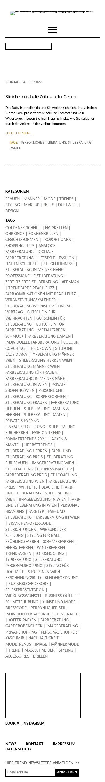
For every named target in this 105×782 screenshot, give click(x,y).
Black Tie (50, 487)
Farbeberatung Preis (26, 475)
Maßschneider (39, 650)
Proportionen (56, 240)
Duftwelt (67, 205)
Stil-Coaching (19, 469)
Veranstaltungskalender (30, 300)
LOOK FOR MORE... (19, 133)
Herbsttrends (38, 445)
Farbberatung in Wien (58, 517)
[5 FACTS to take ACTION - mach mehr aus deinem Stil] (43, 686)
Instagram (95, 46)
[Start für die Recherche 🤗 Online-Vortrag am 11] (43, 715)
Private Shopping (22, 421)
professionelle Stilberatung (34, 276)
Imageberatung (62, 626)
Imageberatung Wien (53, 463)
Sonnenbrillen (43, 234)
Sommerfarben (58, 542)
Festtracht (68, 614)
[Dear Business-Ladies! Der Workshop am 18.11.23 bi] (43, 705)
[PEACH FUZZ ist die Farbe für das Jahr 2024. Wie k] (43, 690)
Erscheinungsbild (23, 578)
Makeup (31, 205)
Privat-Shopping (21, 632)
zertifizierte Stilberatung (31, 282)
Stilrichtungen (20, 530)
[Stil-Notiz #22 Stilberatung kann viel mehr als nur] (43, 710)
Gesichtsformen (21, 240)
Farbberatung (54, 620)
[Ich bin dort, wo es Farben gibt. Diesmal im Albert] (43, 700)
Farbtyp (36, 512)
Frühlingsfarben (22, 542)
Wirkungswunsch (23, 596)
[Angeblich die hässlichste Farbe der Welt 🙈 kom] (43, 695)
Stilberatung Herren (26, 451)
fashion (66, 258)
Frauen (12, 199)
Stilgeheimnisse (59, 264)
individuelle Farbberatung (32, 342)
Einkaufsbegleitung (25, 427)
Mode (49, 199)
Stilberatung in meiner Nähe (34, 270)
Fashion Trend (46, 433)
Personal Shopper (59, 632)
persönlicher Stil (48, 608)
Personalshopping (23, 566)
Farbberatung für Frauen (31, 373)
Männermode (65, 644)
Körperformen (51, 397)
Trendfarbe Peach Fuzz (31, 288)
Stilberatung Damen (44, 415)
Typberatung (18, 560)
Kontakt (34, 744)
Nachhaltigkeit (43, 638)
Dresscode (16, 608)
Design (12, 211)
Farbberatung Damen (49, 336)
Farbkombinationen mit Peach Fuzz (40, 294)
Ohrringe (14, 234)
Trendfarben (18, 554)
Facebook (82, 46)
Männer (32, 199)
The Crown (40, 349)
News (11, 744)
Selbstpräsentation (24, 590)
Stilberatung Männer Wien (32, 367)
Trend (14, 650)
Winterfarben (51, 548)
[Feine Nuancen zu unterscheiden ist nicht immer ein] (43, 681)
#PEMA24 (70, 282)
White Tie (28, 487)
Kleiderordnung (61, 578)
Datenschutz (18, 749)
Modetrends (18, 644)
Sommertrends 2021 (25, 439)
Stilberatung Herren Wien (45, 360)
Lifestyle (46, 258)
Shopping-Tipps (19, 246)
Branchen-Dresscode (29, 523)
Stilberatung (48, 560)
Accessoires (17, 656)
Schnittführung (21, 602)
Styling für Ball (43, 536)
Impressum (64, 744)
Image (41, 644)
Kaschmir (14, 638)
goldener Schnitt (23, 228)
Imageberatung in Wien (42, 499)
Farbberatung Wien (24, 481)
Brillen (40, 656)
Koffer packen (22, 620)
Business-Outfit (60, 596)
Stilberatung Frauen (26, 403)
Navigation (52, 30)
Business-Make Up (54, 469)
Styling (12, 205)
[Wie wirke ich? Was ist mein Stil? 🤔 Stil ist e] (43, 676)
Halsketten (56, 228)
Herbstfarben (19, 548)
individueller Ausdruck (29, 614)
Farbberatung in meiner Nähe (35, 379)
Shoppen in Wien (44, 572)
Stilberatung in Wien (26, 385)
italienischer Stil (22, 264)
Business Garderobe (28, 584)
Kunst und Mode (59, 602)
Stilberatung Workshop (29, 306)
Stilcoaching (64, 475)
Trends (67, 199)
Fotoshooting (49, 554)
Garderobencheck (23, 626)
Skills (48, 205)
